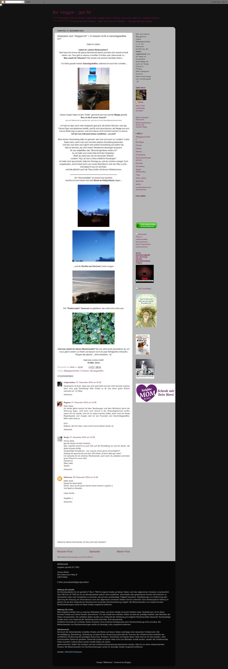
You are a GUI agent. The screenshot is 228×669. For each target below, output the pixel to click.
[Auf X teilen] (95, 367)
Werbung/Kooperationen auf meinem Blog (143, 125)
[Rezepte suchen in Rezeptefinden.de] (143, 289)
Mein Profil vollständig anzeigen (140, 108)
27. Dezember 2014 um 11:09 (83, 402)
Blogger (128, 662)
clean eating (141, 178)
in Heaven (84, 371)
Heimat (139, 152)
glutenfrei (140, 181)
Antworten (68, 395)
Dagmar (67, 402)
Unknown (68, 477)
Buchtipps (140, 142)
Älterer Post (123, 551)
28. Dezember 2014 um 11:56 (85, 477)
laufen (138, 184)
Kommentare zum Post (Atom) (80, 557)
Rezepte (139, 163)
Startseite (94, 551)
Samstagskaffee (96, 371)
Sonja (66, 437)
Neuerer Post (64, 551)
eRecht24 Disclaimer (73, 652)
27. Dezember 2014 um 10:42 (88, 382)
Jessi (140, 102)
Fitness (139, 145)
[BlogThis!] (92, 367)
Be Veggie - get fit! (72, 12)
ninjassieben (69, 382)
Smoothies (140, 166)
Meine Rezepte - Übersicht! (143, 118)
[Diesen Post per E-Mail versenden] (90, 367)
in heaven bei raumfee (102, 178)
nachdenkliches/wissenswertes (143, 188)
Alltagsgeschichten (71, 371)
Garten (139, 148)
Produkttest (140, 155)
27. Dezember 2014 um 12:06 (82, 437)
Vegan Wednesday (141, 170)
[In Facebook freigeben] (97, 367)
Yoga (138, 175)
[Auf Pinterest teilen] (100, 367)
